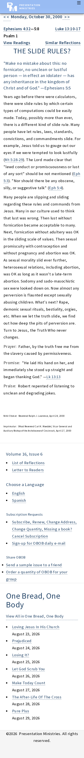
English (18, 493)
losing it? (20, 654)
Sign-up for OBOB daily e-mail (38, 543)
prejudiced (22, 640)
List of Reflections (28, 462)
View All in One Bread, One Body (35, 616)
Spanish (19, 500)
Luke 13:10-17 (68, 28)
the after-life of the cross (36, 697)
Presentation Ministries (29, 6)
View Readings (16, 42)
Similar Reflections (63, 42)
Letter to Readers (28, 469)
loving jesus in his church (35, 626)
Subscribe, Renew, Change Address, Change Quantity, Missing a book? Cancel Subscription (44, 528)
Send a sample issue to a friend (34, 564)
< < (7, 17)
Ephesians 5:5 (57, 88)
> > (66, 17)
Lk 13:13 (53, 376)
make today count (28, 682)
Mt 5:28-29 (14, 159)
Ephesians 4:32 (17, 28)
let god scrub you (28, 668)
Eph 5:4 (55, 187)
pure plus (20, 710)
